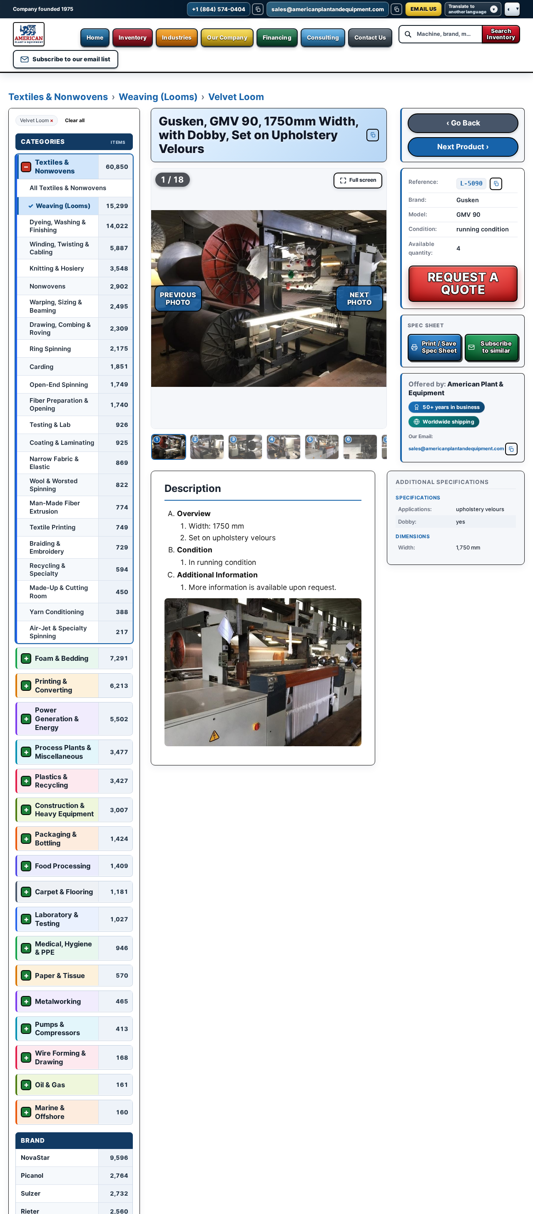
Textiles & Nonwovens (58, 96)
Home (95, 37)
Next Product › (463, 146)
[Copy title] (372, 135)
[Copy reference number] (496, 184)
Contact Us (370, 37)
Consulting (323, 37)
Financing (277, 37)
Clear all (75, 120)
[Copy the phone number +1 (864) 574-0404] (258, 9)
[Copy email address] (511, 449)
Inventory (133, 37)
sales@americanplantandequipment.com (455, 448)
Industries (177, 37)
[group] (269, 298)
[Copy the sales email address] (396, 9)
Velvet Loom (236, 96)
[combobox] (440, 34)
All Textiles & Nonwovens (68, 187)
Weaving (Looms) (158, 96)
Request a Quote (463, 283)
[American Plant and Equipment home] (29, 34)
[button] (268, 298)
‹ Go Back (463, 122)
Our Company (227, 37)
